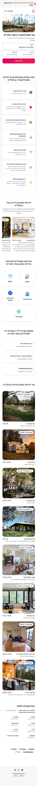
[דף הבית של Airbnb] (33, 11)
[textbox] (26, 54)
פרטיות (22, 776)
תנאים (16, 776)
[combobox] (18, 47)
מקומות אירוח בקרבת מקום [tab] (27, 710)
